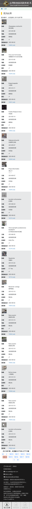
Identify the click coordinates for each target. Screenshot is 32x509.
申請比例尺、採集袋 (10, 466)
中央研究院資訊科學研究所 (17, 482)
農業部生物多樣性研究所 (17, 479)
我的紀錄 (16, 507)
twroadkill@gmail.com (11, 471)
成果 (5, 9)
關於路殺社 (8, 469)
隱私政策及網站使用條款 (12, 477)
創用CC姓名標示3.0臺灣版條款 (12, 493)
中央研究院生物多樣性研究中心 (12, 484)
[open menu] (30, 3)
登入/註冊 (7, 507)
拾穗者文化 (7, 489)
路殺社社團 (8, 474)
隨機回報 (25, 507)
